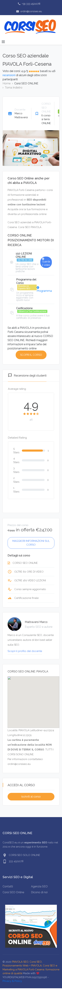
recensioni (9, 75)
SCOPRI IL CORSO (31, 354)
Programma (44, 290)
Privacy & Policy (12, 981)
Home (7, 83)
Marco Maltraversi (21, 115)
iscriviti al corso (31, 796)
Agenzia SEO (39, 886)
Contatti (8, 886)
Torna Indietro (13, 87)
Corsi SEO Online (13, 892)
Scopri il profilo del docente (25, 651)
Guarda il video (46, 263)
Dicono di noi (39, 892)
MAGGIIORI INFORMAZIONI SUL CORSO (31, 542)
